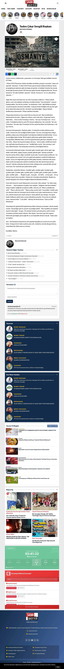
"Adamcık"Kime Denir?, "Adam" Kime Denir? (21, 261)
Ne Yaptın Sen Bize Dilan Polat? (17, 270)
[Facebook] (26, 640)
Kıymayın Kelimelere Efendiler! (17, 267)
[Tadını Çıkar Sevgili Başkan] (32, 52)
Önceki (9, 236)
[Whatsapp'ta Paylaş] (12, 74)
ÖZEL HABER (11, 9)
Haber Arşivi (11, 656)
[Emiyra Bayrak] (9, 351)
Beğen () (16, 313)
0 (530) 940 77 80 (12, 596)
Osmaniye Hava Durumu (41, 647)
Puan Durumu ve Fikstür (40, 650)
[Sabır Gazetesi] (31, 3)
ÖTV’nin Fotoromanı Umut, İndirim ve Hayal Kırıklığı (28, 367)
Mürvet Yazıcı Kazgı (20, 358)
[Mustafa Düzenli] (12, 29)
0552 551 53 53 (33, 631)
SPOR (43, 9)
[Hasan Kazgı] (9, 344)
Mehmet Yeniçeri (19, 335)
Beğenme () (23, 313)
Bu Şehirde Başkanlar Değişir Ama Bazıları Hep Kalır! (23, 256)
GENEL (3, 9)
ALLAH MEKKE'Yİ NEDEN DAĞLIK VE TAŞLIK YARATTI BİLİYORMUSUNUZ (34, 352)
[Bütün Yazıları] (57, 250)
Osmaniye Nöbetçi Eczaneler (15, 647)
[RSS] (37, 640)
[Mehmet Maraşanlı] (9, 329)
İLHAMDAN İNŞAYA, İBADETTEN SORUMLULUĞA (27, 337)
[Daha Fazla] (15, 74)
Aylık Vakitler (10, 567)
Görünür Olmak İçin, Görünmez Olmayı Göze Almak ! (23, 276)
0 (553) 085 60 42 (12, 587)
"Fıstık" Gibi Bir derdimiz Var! (16, 264)
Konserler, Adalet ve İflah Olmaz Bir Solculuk (20, 273)
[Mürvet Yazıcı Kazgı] (9, 359)
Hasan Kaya (17, 365)
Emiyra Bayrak (18, 350)
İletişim (29, 662)
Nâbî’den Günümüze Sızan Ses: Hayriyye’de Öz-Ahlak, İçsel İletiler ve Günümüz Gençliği (34, 330)
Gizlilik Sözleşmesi (36, 662)
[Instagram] (29, 640)
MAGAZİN (28, 9)
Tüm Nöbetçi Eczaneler (32, 606)
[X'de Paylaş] (9, 74)
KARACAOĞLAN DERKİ (20, 345)
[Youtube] (32, 640)
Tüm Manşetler (12, 653)
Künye (24, 662)
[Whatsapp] (35, 640)
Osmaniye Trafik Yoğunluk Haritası (16, 650)
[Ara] (57, 3)
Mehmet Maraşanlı (20, 327)
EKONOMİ (36, 9)
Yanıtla (10, 313)
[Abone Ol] (57, 74)
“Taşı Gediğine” (12, 278)
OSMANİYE (20, 9)
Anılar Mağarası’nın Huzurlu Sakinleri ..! (19, 259)
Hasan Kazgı (17, 343)
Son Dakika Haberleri (39, 653)
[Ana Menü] (5, 3)
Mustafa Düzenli (26, 29)
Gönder (9, 301)
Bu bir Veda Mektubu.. (14, 253)
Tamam (57, 667)
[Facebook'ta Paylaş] (7, 74)
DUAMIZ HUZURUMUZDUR (21, 360)
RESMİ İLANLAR (51, 9)
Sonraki (54, 236)
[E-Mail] (21, 32)
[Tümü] (57, 323)
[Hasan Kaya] (9, 366)
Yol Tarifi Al (21, 587)
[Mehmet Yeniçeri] (9, 336)
